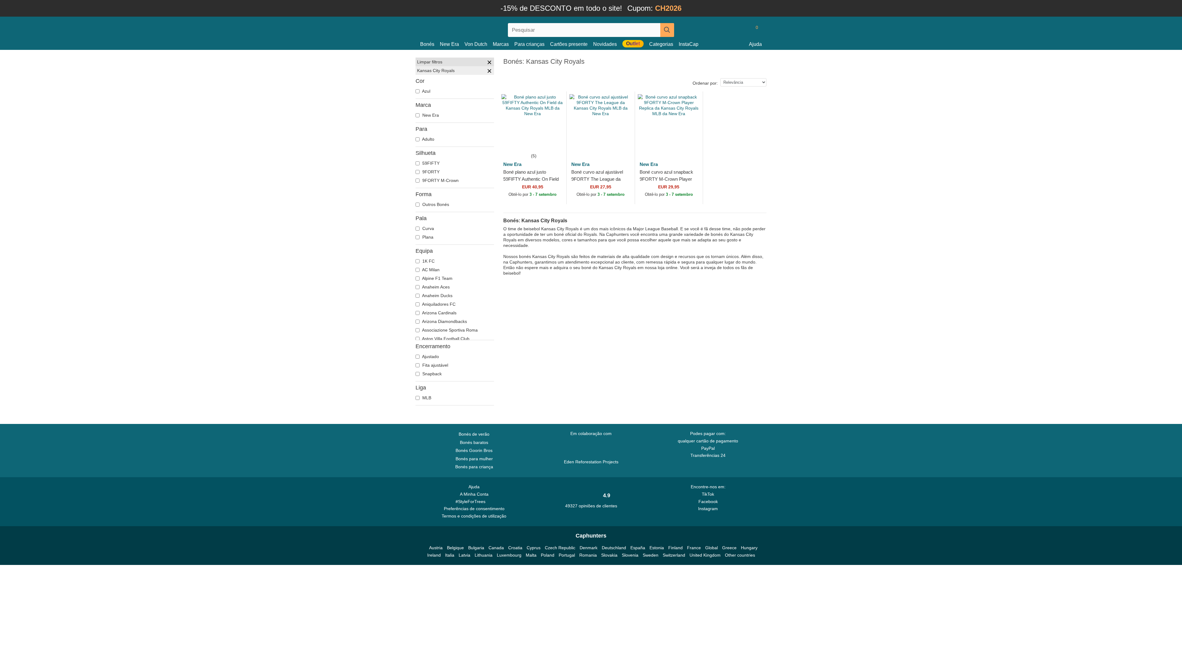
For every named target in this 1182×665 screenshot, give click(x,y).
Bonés (427, 44)
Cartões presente (569, 44)
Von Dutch (475, 44)
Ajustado (430, 356)
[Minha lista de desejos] (743, 29)
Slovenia (630, 555)
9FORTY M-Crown (440, 180)
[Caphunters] (474, 29)
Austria (436, 547)
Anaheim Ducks (436, 295)
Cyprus (534, 547)
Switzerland (674, 555)
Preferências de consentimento (474, 508)
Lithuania (483, 555)
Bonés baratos (474, 442)
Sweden (650, 555)
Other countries (740, 555)
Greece (729, 547)
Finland (675, 547)
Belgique (455, 547)
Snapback (431, 373)
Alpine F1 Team (436, 278)
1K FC (428, 261)
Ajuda (755, 44)
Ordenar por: (705, 83)
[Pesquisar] (667, 30)
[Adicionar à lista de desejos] (555, 140)
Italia (449, 555)
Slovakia (609, 555)
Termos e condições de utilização (474, 516)
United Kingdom (705, 555)
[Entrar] (731, 29)
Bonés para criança (474, 466)
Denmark (588, 547)
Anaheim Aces (435, 286)
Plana (427, 237)
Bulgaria (476, 547)
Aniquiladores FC (438, 304)
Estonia (656, 547)
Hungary (749, 547)
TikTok (708, 494)
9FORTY (430, 171)
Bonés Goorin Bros (474, 450)
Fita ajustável (434, 365)
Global (711, 547)
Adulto (427, 139)
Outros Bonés (435, 204)
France (694, 547)
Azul (425, 91)
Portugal (567, 555)
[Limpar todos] (489, 63)
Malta (531, 555)
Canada (496, 547)
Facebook (708, 501)
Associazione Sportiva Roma (449, 330)
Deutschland (614, 547)
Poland (547, 555)
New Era (449, 44)
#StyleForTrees (472, 501)
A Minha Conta (474, 494)
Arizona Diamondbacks (444, 321)
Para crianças (529, 44)
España (637, 547)
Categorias (661, 44)
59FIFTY (430, 163)
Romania (588, 555)
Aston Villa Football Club (445, 338)
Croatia (515, 547)
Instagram (708, 508)
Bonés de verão (474, 434)
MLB (426, 397)
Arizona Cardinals (438, 312)
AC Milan (430, 269)
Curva (427, 228)
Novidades (605, 44)
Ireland (434, 555)
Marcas (501, 44)
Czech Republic (560, 547)
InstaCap (688, 44)
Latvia (464, 555)
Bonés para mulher (474, 458)
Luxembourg (509, 555)
